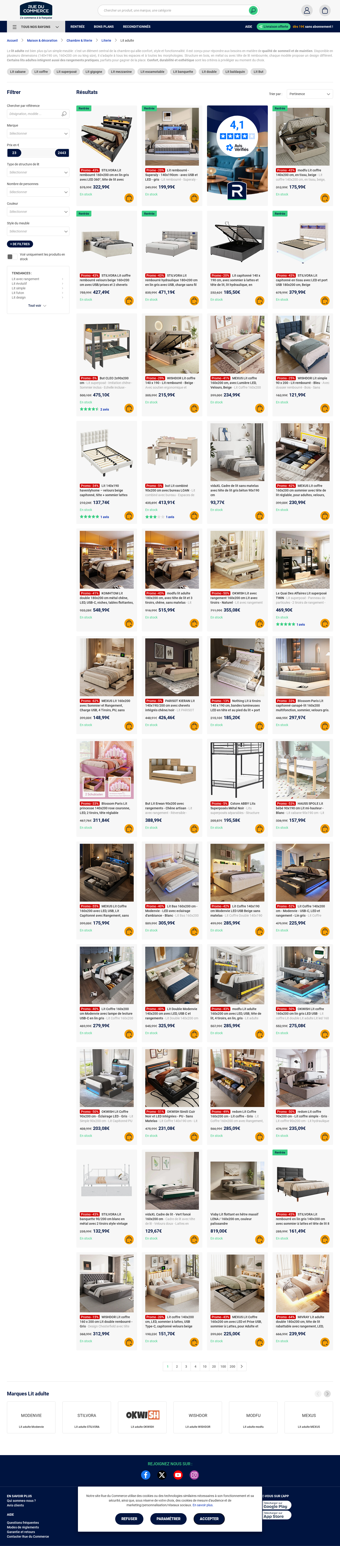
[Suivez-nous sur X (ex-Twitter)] (162, 1475)
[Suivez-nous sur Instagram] (194, 1475)
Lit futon (18, 293)
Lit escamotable (152, 72)
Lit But (258, 72)
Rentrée (84, 108)
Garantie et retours (21, 1532)
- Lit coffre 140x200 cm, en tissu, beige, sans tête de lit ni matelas (300, 179)
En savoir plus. (203, 1505)
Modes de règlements (23, 1527)
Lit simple (18, 288)
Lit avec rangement (25, 279)
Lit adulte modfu (253, 1427)
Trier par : (275, 94)
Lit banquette (183, 72)
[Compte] (307, 10)
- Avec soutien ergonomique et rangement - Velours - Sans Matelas (170, 387)
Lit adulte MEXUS (309, 1427)
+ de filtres (20, 244)
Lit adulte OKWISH (142, 1427)
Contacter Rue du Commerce (28, 1536)
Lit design (19, 297)
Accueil (12, 40)
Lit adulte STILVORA (86, 1427)
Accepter (209, 1519)
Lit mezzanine (121, 72)
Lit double (209, 72)
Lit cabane (18, 72)
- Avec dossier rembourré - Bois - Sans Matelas (302, 387)
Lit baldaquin (235, 72)
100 (223, 1366)
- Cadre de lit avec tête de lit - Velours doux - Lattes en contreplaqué (170, 1223)
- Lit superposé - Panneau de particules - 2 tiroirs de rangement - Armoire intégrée (300, 602)
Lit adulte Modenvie (31, 1427)
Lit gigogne (94, 72)
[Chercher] (253, 10)
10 (205, 1366)
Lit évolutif (19, 283)
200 (232, 1366)
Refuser (129, 1519)
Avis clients (15, 1505)
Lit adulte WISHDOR (197, 1427)
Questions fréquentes (23, 1522)
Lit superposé (67, 72)
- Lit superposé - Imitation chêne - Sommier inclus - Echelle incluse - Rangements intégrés (106, 387)
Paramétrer (168, 1519)
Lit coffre (41, 72)
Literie (106, 40)
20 (214, 1366)
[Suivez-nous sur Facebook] (145, 1475)
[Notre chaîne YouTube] (178, 1475)
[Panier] (325, 10)
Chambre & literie (79, 40)
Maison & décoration (42, 40)
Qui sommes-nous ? (21, 1501)
